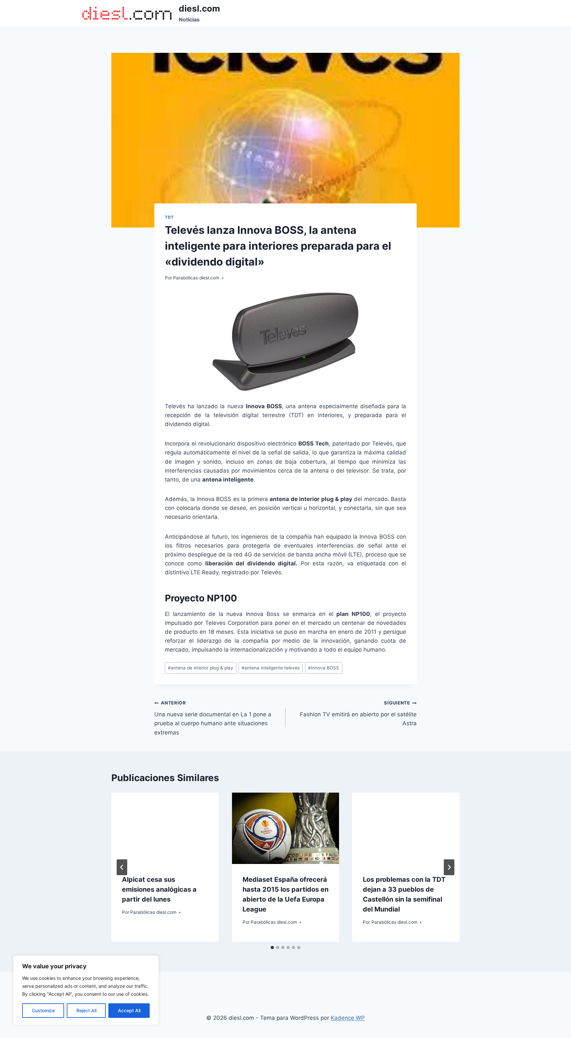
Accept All (129, 1010)
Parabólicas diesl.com (196, 277)
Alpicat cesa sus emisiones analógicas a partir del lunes (159, 889)
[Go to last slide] (122, 867)
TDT (169, 217)
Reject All (86, 1010)
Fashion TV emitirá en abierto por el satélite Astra (358, 713)
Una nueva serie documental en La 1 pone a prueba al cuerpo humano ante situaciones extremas (212, 717)
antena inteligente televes (271, 667)
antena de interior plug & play (200, 667)
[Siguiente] (449, 867)
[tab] (272, 947)
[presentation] (165, 828)
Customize (43, 1010)
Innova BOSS (323, 667)
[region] (86, 990)
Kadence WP (348, 1018)
